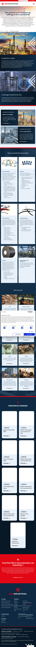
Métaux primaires (26, 607)
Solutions (3, 599)
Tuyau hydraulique (24, 218)
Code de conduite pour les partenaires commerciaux (10, 633)
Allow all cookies (29, 334)
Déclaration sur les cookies (17, 631)
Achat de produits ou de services (7, 638)
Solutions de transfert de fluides (7, 604)
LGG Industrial (6, 644)
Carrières (33, 0)
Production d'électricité (27, 605)
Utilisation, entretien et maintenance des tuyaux (11, 629)
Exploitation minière (17, 609)
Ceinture (4, 260)
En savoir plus (23, 141)
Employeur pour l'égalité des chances (8, 634)
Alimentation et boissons (18, 605)
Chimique (16, 604)
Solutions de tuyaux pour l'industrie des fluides (9, 605)
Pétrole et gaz (25, 601)
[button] (33, 4)
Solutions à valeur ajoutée (6, 607)
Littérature (3, 620)
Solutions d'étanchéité (5, 602)
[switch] (13, 328)
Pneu (24, 610)
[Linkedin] (29, 644)
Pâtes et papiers (26, 609)
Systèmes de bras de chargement (24, 261)
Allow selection (17, 334)
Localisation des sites (30, 618)
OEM (15, 610)
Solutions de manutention (6, 601)
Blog (19, 617)
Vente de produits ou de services (23, 636)
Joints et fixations (6, 171)
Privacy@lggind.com (12, 641)
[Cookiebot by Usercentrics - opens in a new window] (28, 312)
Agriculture (16, 602)
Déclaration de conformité (28, 631)
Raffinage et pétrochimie (27, 602)
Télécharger (6, 435)
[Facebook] (26, 644)
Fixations (22, 171)
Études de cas (3, 622)
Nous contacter (29, 616)
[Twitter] (31, 644)
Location (24, 604)
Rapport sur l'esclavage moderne (22, 634)
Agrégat (15, 601)
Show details (31, 331)
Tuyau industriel (5, 218)
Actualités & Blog (22, 614)
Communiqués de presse (22, 616)
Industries (16, 599)
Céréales (15, 607)
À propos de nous (5, 614)
